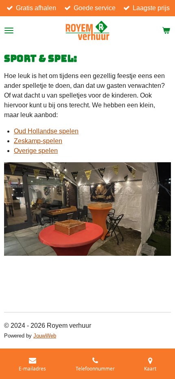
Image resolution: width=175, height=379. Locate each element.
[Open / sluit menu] (9, 30)
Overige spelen (36, 150)
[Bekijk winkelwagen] (166, 30)
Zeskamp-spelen (38, 140)
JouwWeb (44, 336)
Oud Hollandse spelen (46, 131)
